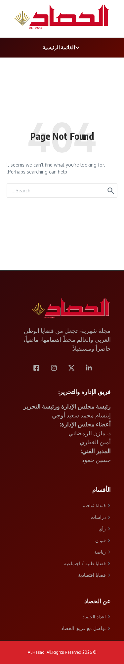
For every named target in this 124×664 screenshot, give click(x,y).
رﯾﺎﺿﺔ (100, 552)
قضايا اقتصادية (92, 575)
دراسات (98, 517)
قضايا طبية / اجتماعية (85, 563)
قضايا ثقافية (94, 505)
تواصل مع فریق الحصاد (83, 628)
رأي (102, 528)
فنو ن (100, 540)
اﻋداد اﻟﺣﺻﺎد (94, 616)
